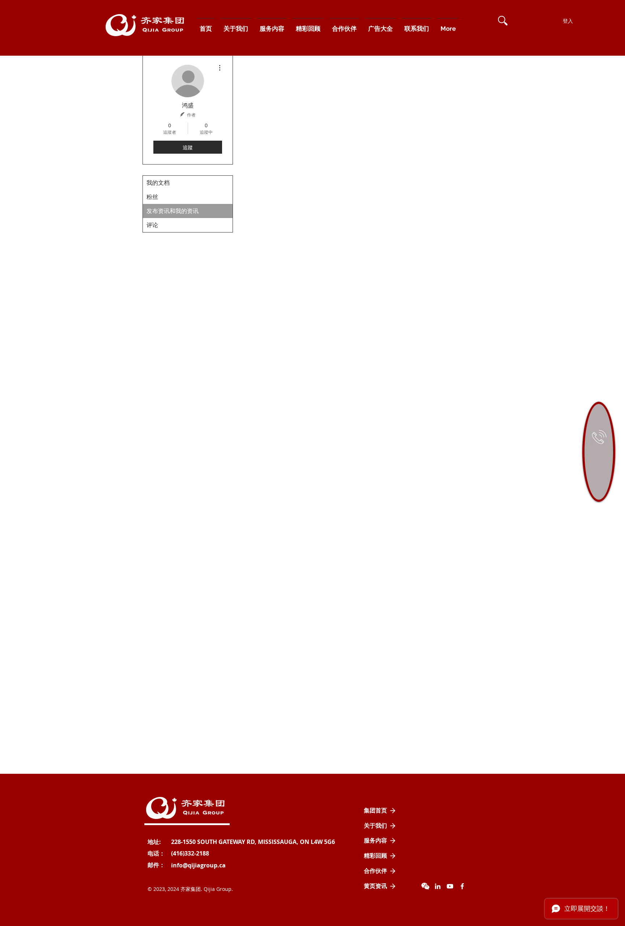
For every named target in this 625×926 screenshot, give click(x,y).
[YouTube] (450, 886)
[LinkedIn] (438, 886)
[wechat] (425, 886)
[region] (598, 452)
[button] (503, 20)
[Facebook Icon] (462, 886)
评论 (152, 225)
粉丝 (152, 197)
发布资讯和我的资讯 (172, 211)
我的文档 (158, 183)
